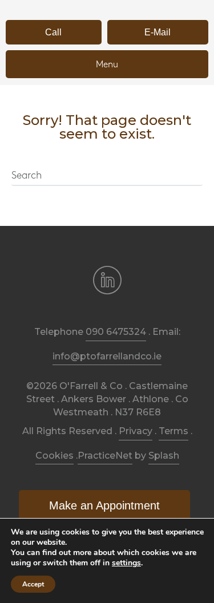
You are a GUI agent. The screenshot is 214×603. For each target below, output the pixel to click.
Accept (33, 584)
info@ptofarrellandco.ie (107, 356)
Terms (173, 431)
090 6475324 (116, 331)
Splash (163, 455)
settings (126, 563)
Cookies (54, 455)
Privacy (135, 431)
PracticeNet (105, 455)
